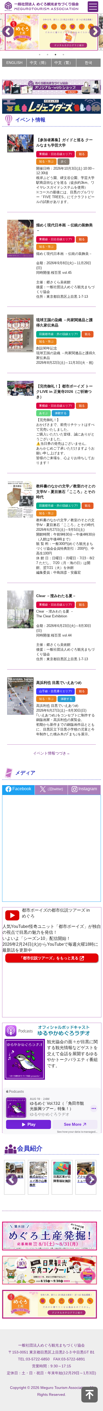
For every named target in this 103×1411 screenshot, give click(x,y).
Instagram (87, 788)
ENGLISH (14, 62)
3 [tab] (55, 54)
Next (95, 32)
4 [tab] (63, 54)
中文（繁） (63, 62)
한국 (88, 62)
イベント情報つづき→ (51, 753)
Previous (8, 32)
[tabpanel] (51, 32)
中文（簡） (39, 62)
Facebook (21, 788)
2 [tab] (47, 54)
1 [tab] (39, 54)
